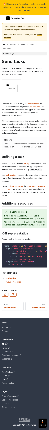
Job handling (10, 278)
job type (27, 164)
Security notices (8, 407)
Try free (5, 327)
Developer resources (10, 355)
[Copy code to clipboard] (44, 246)
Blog (4, 379)
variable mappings (15, 186)
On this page (8, 53)
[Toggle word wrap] (40, 246)
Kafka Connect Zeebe (23, 216)
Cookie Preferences (10, 400)
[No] (13, 295)
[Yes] (5, 295)
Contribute (6, 351)
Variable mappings (13, 282)
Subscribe (6, 359)
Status (4, 376)
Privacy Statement (9, 396)
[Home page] (4, 44)
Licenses (5, 403)
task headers (11, 175)
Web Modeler (7, 372)
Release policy (8, 383)
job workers (35, 107)
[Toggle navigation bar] (3, 18)
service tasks (33, 104)
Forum (4, 348)
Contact (5, 331)
